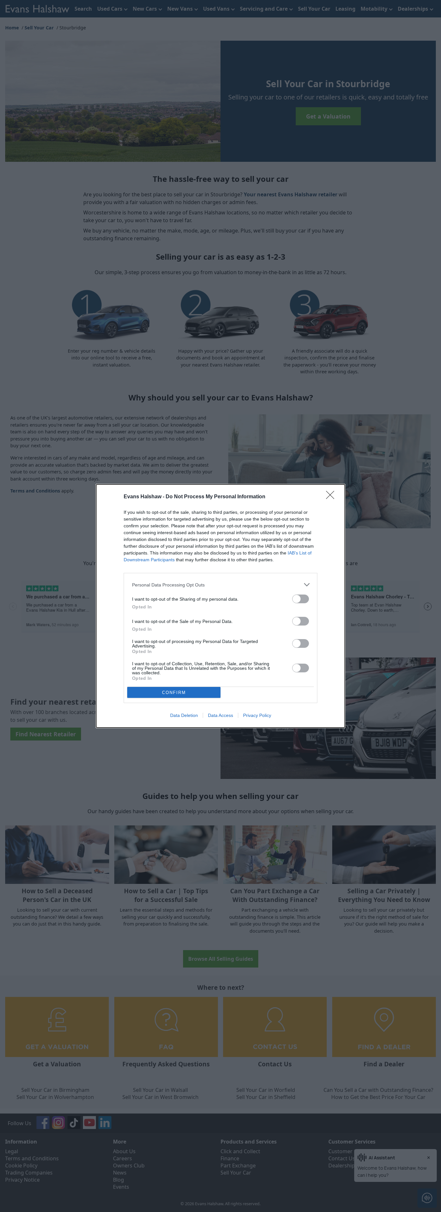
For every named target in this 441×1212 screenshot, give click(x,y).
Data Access (220, 715)
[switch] (300, 599)
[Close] (332, 497)
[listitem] (220, 584)
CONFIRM (174, 692)
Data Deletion (184, 715)
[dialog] (220, 606)
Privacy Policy (257, 715)
